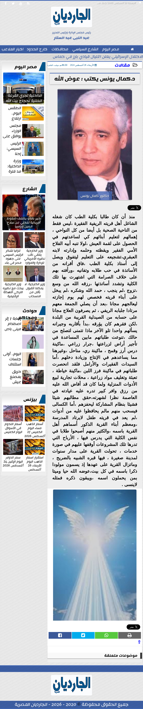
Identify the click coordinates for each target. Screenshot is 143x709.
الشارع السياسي (27, 192)
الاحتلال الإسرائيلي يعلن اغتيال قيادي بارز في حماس (98, 57)
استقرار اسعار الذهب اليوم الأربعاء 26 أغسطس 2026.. (34, 465)
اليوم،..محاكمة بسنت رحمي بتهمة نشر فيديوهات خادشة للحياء (25, 348)
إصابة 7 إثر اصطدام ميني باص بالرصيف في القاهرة (25, 323)
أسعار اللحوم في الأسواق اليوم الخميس (13, 427)
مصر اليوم (26, 67)
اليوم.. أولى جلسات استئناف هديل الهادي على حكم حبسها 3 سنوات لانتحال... (24, 359)
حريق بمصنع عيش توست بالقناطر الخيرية (27, 376)
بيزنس (30, 399)
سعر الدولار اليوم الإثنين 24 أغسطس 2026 (13, 461)
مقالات (122, 65)
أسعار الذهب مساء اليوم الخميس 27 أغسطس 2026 (34, 429)
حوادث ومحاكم (27, 314)
